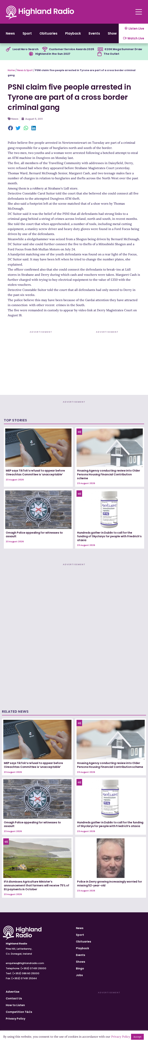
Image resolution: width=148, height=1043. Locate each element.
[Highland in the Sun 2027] (31, 54)
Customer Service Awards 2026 (71, 49)
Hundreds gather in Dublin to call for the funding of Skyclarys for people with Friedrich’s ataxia (109, 536)
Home (11, 70)
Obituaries (48, 33)
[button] (10, 128)
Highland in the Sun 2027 (52, 54)
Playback (73, 33)
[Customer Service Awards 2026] (44, 49)
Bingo (80, 968)
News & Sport (25, 70)
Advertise (12, 992)
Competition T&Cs (19, 1012)
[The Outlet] (99, 54)
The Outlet (111, 54)
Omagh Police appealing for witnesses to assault (34, 534)
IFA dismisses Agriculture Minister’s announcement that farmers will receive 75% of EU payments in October (36, 885)
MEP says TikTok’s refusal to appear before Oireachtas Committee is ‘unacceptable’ (35, 472)
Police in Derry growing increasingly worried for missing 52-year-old (109, 883)
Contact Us (14, 998)
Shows (113, 33)
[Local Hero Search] (8, 49)
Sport (27, 33)
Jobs (79, 975)
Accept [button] (137, 1036)
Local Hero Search (26, 49)
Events (94, 33)
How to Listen (15, 1005)
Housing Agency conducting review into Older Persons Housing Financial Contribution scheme (108, 474)
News (10, 33)
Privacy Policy (15, 1019)
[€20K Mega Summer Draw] (100, 49)
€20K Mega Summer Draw (123, 49)
